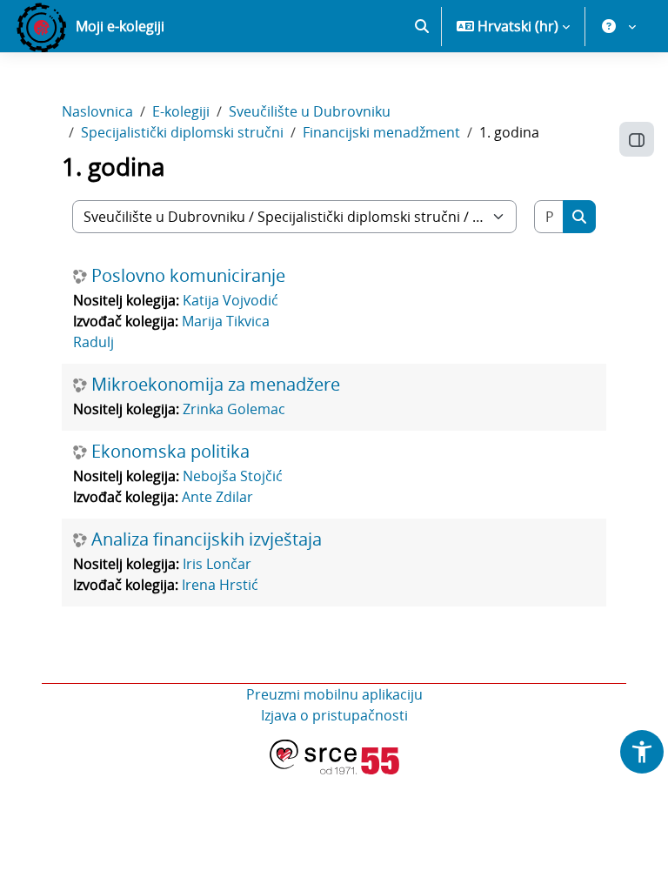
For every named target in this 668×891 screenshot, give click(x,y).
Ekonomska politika (170, 451)
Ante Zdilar (217, 496)
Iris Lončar (217, 563)
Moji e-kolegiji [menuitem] (120, 26)
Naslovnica (97, 111)
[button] (422, 26)
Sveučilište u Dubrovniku (310, 111)
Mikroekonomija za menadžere (215, 384)
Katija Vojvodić (230, 300)
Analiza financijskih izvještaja (206, 539)
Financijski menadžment (381, 132)
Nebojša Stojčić (233, 476)
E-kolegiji (181, 111)
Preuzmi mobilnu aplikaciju (334, 694)
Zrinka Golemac (234, 409)
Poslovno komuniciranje (188, 275)
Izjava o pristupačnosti (334, 715)
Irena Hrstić (220, 584)
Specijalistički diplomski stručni (182, 132)
